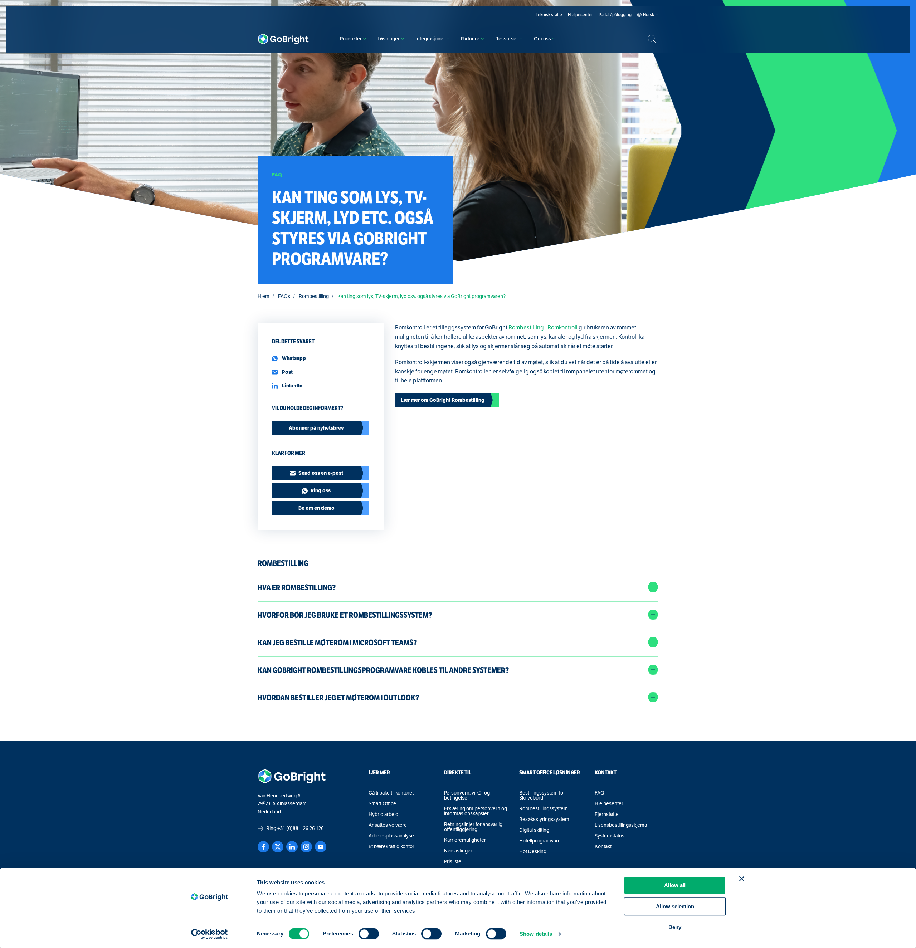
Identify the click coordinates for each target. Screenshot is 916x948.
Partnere (470, 39)
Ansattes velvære (388, 825)
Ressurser (506, 39)
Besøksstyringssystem (544, 819)
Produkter (351, 39)
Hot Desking (532, 851)
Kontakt (603, 846)
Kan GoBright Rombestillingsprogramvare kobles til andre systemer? (383, 670)
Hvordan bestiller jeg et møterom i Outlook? (338, 698)
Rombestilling (314, 296)
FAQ (599, 793)
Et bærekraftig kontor (391, 846)
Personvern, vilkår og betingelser (467, 796)
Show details (536, 934)
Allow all (675, 885)
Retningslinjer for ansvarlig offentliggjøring (473, 827)
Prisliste (452, 861)
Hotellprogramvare (540, 841)
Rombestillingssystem (543, 808)
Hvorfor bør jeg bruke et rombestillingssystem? (345, 615)
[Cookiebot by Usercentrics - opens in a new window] (209, 934)
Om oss (542, 39)
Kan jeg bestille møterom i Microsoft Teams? (337, 643)
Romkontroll (562, 327)
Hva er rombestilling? (297, 587)
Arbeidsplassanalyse (391, 836)
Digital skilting (534, 830)
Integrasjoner (430, 39)
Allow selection (675, 906)
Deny (674, 927)
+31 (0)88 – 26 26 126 (300, 828)
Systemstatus (609, 836)
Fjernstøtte (607, 814)
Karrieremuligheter (465, 840)
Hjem (263, 296)
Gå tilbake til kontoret (391, 793)
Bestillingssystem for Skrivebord (542, 796)
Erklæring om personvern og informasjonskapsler (475, 811)
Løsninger (388, 39)
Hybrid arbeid (383, 814)
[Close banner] (741, 878)
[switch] (369, 933)
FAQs (284, 296)
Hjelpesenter (609, 803)
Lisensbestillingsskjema (621, 825)
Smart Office (382, 803)
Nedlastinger (458, 851)
